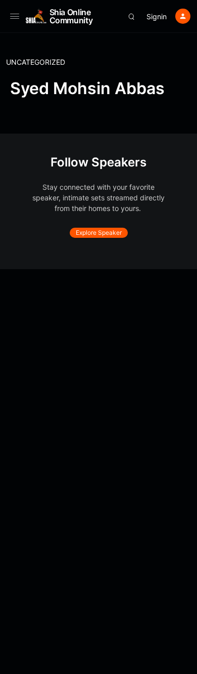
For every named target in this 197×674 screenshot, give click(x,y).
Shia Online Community (71, 16)
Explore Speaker (99, 232)
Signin (156, 16)
